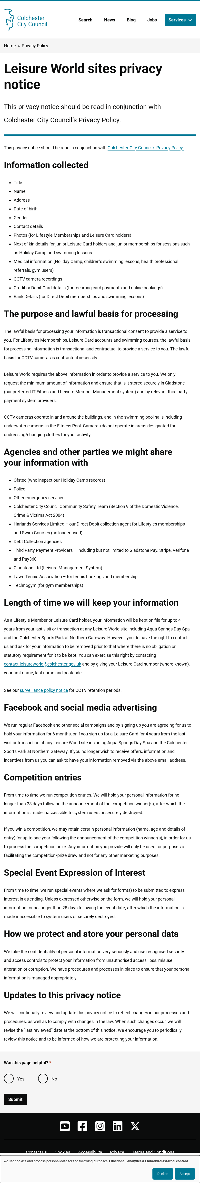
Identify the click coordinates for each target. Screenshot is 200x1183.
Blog (131, 19)
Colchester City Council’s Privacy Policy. (146, 147)
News (109, 19)
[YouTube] (65, 1126)
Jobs (152, 19)
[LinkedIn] (117, 1126)
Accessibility (90, 1152)
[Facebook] (82, 1126)
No (54, 1078)
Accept (185, 1174)
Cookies (62, 1152)
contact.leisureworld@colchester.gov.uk (42, 664)
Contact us (36, 1152)
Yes (20, 1078)
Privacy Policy (35, 45)
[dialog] (100, 1169)
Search (85, 19)
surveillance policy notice (44, 690)
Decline (162, 1174)
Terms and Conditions (153, 1152)
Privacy (117, 1152)
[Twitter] (135, 1126)
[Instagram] (100, 1126)
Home (10, 45)
